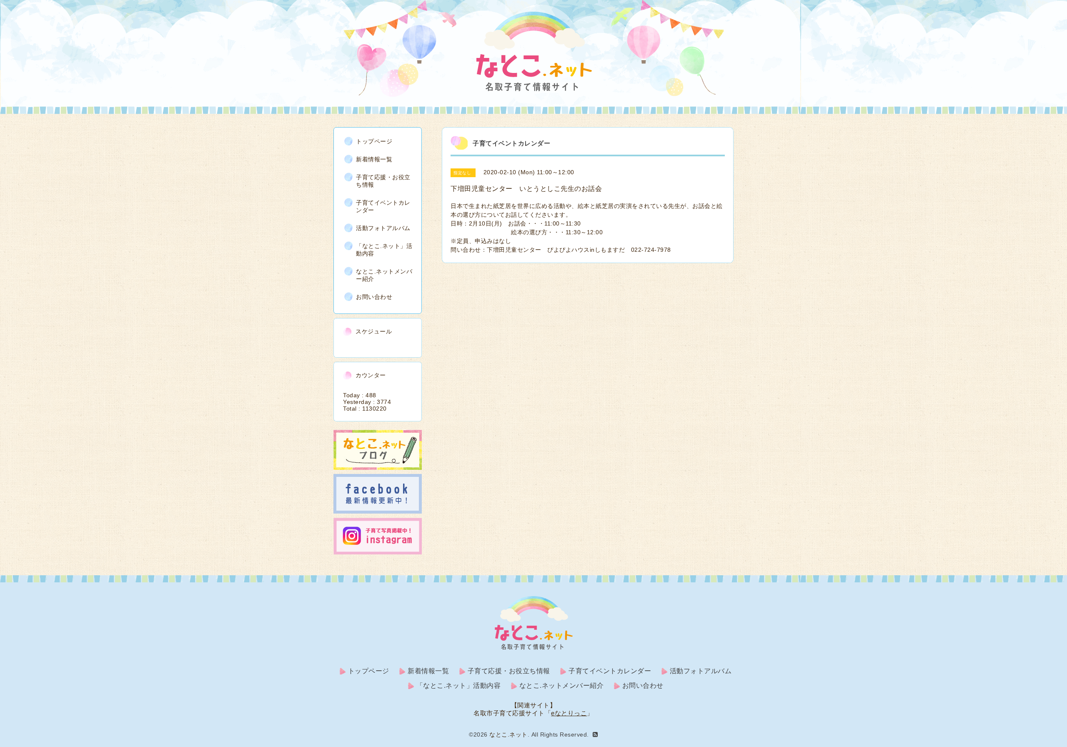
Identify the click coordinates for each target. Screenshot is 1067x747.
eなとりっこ (569, 713)
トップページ (374, 141)
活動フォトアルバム (383, 228)
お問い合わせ (374, 296)
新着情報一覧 (374, 159)
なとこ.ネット (508, 734)
